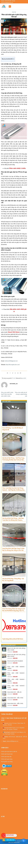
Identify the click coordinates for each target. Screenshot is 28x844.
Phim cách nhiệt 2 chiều (17, 168)
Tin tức (14, 12)
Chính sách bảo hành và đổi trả (9, 751)
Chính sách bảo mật (6, 756)
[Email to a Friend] (15, 373)
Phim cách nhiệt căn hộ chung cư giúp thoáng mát (21, 394)
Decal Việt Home (13, 332)
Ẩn (13, 59)
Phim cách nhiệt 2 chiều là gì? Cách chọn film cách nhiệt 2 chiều (7, 394)
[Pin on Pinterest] (18, 373)
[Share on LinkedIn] (20, 373)
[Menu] (10, 6)
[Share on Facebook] (10, 373)
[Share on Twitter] (12, 373)
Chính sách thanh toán (7, 754)
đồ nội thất (19, 256)
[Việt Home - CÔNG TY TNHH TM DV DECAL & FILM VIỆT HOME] (3, 6)
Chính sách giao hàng (6, 759)
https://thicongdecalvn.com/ (13, 364)
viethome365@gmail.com (11, 361)
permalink (24, 378)
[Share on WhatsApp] (7, 373)
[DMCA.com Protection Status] (4, 772)
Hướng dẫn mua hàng (6, 761)
